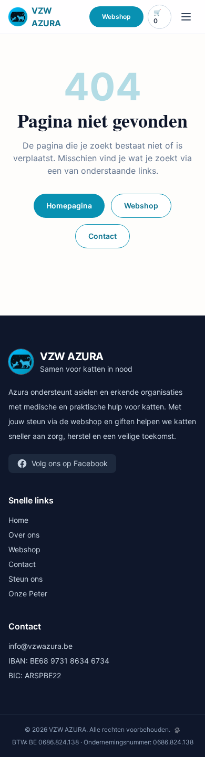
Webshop (116, 16)
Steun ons (25, 578)
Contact (102, 236)
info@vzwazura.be (40, 646)
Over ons (23, 534)
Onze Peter (27, 593)
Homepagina (69, 205)
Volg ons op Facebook (70, 463)
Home (18, 520)
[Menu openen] (186, 16)
